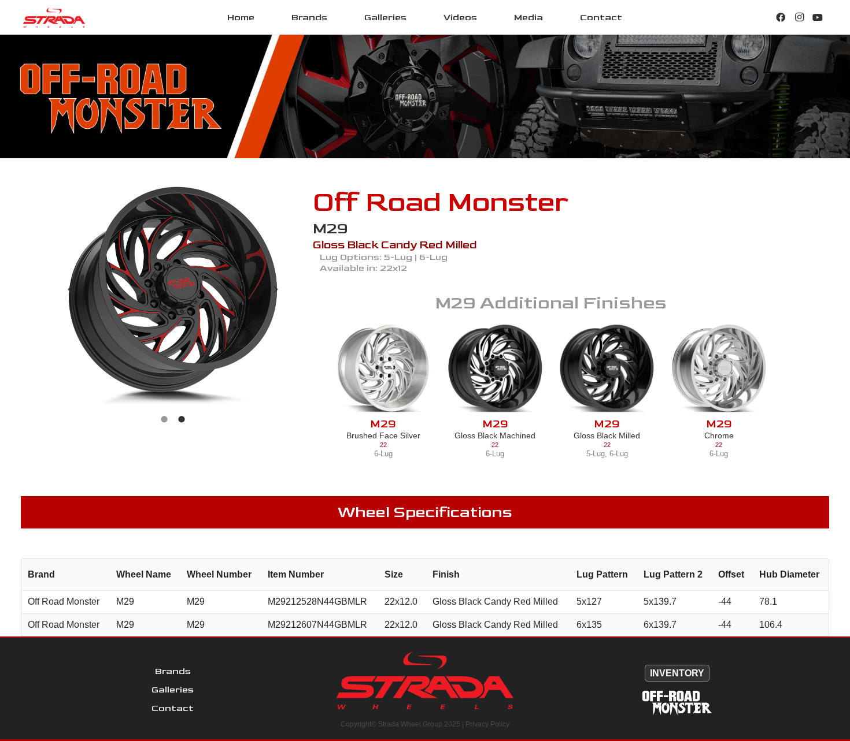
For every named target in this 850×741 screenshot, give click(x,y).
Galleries (172, 689)
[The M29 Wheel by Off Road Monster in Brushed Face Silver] (383, 368)
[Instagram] (799, 17)
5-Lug (595, 453)
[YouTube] (817, 17)
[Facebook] (780, 17)
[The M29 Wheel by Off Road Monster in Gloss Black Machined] (495, 368)
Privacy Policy (487, 724)
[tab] (164, 418)
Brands (173, 671)
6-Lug (383, 453)
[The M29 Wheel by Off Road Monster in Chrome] (719, 368)
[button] (335, 17)
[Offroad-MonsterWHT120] (677, 703)
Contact (172, 708)
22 (383, 444)
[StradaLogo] (54, 18)
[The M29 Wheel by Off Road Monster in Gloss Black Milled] (606, 368)
